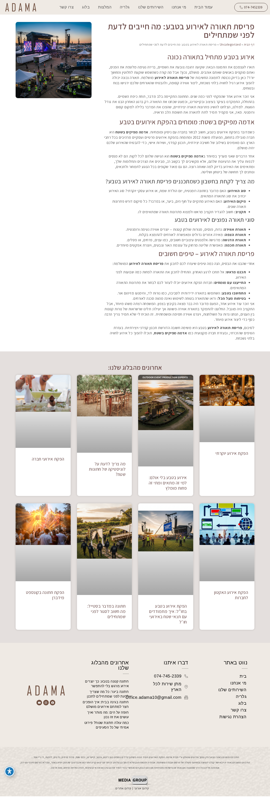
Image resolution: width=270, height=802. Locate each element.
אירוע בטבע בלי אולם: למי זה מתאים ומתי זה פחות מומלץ (168, 483)
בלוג (86, 7)
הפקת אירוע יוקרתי (231, 453)
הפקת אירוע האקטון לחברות (231, 594)
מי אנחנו (179, 7)
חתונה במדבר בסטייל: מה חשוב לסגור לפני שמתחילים (106, 611)
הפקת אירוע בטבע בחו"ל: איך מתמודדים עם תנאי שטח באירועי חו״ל (168, 614)
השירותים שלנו (150, 7)
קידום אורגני (142, 788)
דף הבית (249, 44)
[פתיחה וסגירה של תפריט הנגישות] (9, 771)
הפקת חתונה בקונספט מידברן (45, 594)
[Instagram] (46, 702)
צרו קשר (66, 7)
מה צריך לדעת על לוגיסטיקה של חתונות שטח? (107, 469)
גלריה (125, 7)
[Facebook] (52, 702)
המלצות (104, 7)
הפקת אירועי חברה (48, 459)
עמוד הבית (203, 7)
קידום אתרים (123, 788)
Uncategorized (230, 44)
